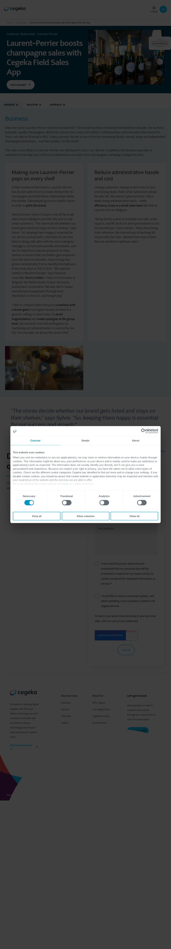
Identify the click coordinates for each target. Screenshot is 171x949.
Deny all (36, 516)
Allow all (134, 516)
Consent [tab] (35, 440)
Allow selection (86, 516)
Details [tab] (85, 440)
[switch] (66, 502)
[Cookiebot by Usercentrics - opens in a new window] (143, 431)
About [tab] (135, 440)
